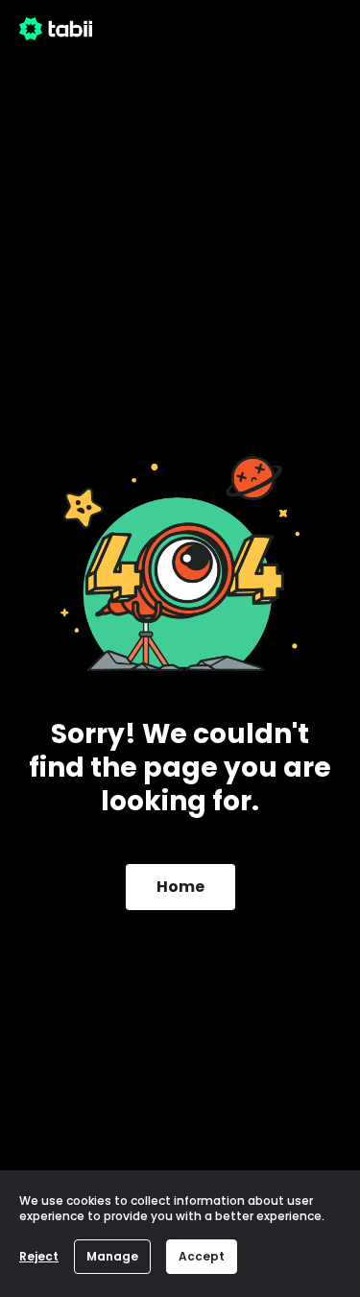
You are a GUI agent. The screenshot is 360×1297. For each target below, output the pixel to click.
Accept (202, 1256)
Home (180, 887)
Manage (112, 1256)
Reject (39, 1256)
